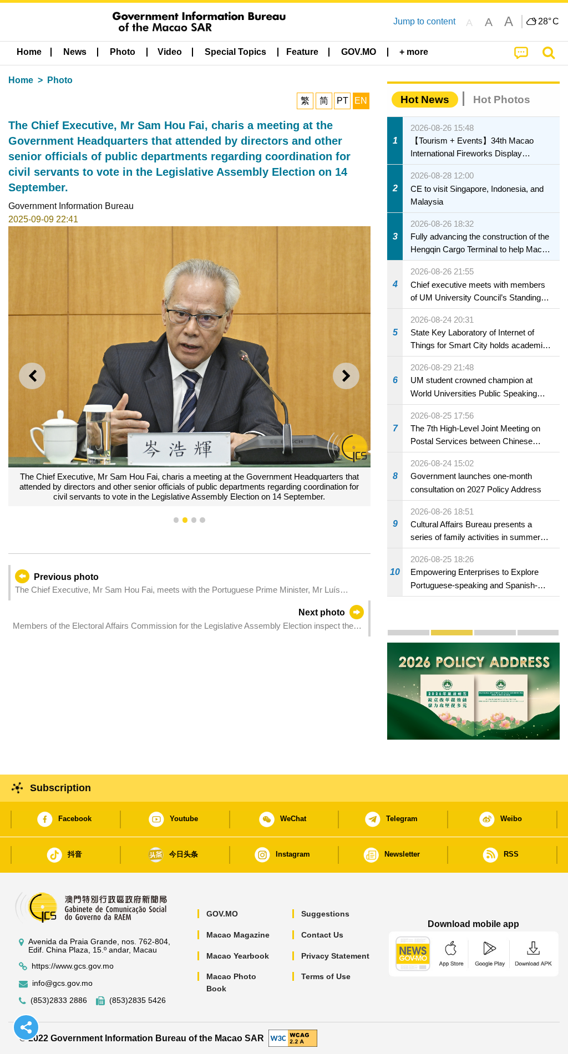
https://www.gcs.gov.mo (73, 966)
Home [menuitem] (29, 52)
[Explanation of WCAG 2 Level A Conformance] (292, 1037)
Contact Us (322, 934)
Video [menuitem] (170, 52)
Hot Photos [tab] (501, 99)
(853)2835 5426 (137, 1000)
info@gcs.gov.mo (62, 983)
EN (360, 100)
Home (20, 80)
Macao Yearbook (237, 955)
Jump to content (424, 21)
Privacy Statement (335, 955)
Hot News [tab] (424, 99)
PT (342, 100)
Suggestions (325, 913)
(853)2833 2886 (59, 1000)
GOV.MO (222, 913)
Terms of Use (326, 976)
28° (548, 21)
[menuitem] (75, 52)
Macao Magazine (238, 934)
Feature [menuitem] (302, 52)
